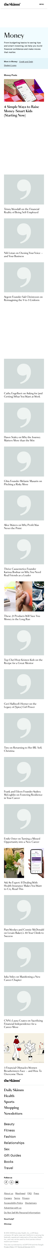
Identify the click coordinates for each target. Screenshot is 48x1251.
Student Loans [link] (10, 65)
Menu (41, 4)
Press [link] (36, 1193)
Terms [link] (17, 1198)
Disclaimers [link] (31, 1203)
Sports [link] (9, 1102)
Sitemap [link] (7, 1224)
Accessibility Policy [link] (13, 1203)
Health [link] (9, 1096)
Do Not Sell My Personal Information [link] (22, 1212)
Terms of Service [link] (24, 1247)
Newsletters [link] (13, 1113)
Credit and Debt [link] (26, 61)
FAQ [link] (29, 1193)
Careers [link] (8, 1198)
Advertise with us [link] (12, 1207)
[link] (12, 4)
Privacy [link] (25, 1198)
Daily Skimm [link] (14, 1090)
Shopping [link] (11, 1107)
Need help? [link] (9, 1219)
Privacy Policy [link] (9, 1247)
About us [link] (8, 1193)
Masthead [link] (20, 1193)
